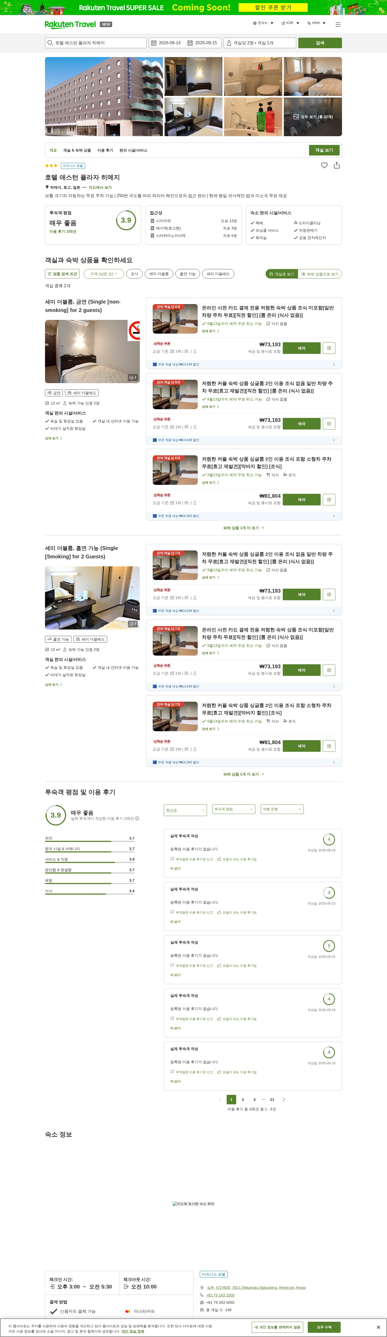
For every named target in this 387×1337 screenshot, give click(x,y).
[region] (193, 1327)
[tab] (282, 274)
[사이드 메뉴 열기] (338, 24)
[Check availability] (329, 348)
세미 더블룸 (159, 274)
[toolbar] (185, 43)
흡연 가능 (188, 274)
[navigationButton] (220, 1099)
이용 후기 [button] (105, 150)
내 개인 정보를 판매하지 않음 (277, 1327)
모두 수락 (324, 1327)
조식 (134, 274)
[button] (70, 24)
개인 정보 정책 (133, 1331)
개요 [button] (53, 150)
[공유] (336, 165)
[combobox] (96, 43)
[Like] (324, 165)
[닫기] (378, 1327)
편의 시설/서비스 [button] (133, 150)
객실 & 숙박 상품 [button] (77, 150)
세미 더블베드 (218, 274)
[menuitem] (264, 23)
